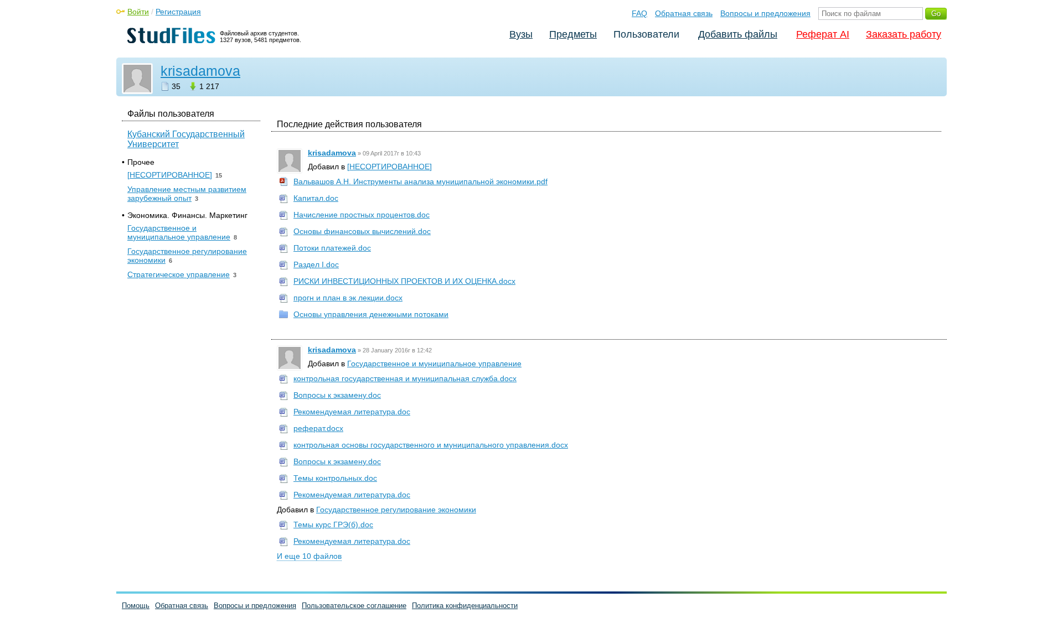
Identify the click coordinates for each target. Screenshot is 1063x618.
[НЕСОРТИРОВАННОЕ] (389, 166)
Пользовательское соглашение (354, 605)
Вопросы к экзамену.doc (337, 395)
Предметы (573, 34)
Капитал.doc (315, 198)
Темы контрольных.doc (335, 478)
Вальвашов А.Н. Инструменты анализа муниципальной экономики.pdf (420, 181)
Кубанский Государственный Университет (186, 139)
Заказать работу (903, 34)
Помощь (135, 605)
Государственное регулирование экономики (396, 509)
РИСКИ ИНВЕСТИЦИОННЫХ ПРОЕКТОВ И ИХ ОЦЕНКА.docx (404, 281)
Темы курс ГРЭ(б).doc (333, 524)
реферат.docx (318, 428)
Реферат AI (822, 34)
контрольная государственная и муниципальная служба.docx (405, 378)
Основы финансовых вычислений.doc (362, 231)
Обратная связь (684, 13)
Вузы (521, 34)
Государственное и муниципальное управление (434, 363)
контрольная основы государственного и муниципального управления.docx (430, 444)
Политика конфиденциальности (465, 605)
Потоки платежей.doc (332, 247)
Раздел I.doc (316, 264)
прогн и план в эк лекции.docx (348, 297)
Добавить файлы (737, 34)
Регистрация (178, 11)
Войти (138, 11)
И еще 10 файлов (309, 556)
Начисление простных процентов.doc (361, 214)
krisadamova (200, 71)
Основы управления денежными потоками (370, 314)
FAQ (639, 13)
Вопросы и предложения (765, 13)
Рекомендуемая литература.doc (351, 411)
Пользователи (646, 34)
